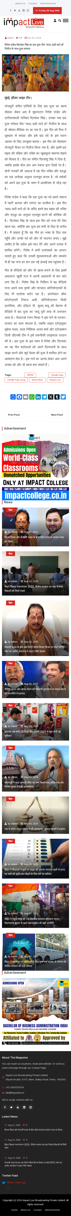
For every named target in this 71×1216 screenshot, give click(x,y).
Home (14, 1210)
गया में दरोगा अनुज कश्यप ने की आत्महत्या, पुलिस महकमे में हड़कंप (34, 829)
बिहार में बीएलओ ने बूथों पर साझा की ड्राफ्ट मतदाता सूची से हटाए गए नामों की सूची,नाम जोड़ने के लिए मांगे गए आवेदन (34, 872)
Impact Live (55, 380)
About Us (20, 3)
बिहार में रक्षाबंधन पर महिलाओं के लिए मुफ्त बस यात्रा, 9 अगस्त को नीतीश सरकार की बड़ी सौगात (35, 964)
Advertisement (48, 3)
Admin (10, 38)
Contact (32, 3)
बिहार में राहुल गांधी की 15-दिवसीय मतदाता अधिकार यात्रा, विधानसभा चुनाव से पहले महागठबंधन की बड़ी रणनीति (32, 921)
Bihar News (37, 380)
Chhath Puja (57, 375)
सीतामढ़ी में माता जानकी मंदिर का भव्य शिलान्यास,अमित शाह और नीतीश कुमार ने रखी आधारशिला (34, 785)
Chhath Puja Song (16, 380)
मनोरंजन (30, 375)
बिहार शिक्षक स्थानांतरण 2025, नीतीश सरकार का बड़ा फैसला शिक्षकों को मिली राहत (33, 589)
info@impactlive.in (15, 1092)
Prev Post (14, 414)
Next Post (57, 414)
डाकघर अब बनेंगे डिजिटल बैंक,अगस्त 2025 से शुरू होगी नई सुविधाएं (32, 734)
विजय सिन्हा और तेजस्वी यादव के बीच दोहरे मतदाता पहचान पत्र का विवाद (34, 539)
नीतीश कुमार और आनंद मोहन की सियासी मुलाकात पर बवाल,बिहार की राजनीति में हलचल (35, 691)
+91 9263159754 (15, 1087)
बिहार (11, 510)
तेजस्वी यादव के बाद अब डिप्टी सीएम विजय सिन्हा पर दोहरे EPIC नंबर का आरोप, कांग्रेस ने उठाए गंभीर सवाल (34, 649)
